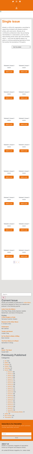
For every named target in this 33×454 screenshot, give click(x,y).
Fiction (7, 366)
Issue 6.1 (10, 408)
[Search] (3, 297)
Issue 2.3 (10, 382)
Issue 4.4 (10, 399)
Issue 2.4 (10, 384)
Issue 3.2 (10, 388)
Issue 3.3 (10, 390)
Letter (6, 413)
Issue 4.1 (10, 393)
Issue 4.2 (10, 395)
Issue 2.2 (10, 381)
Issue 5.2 (10, 403)
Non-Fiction (8, 415)
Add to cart (9, 71)
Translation (8, 417)
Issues (6, 370)
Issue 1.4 (10, 377)
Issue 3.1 (10, 386)
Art (5, 361)
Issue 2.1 (10, 379)
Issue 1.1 (10, 372)
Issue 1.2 (10, 373)
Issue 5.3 (10, 404)
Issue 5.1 (10, 401)
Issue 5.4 (10, 406)
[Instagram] (16, 1)
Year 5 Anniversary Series (15, 412)
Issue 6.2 (10, 410)
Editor (6, 362)
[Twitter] (13, 1)
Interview (7, 368)
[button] (16, 4)
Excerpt (7, 364)
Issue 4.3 (10, 397)
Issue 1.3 (10, 375)
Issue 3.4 (10, 392)
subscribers (27, 302)
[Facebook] (19, 1)
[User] (16, 8)
